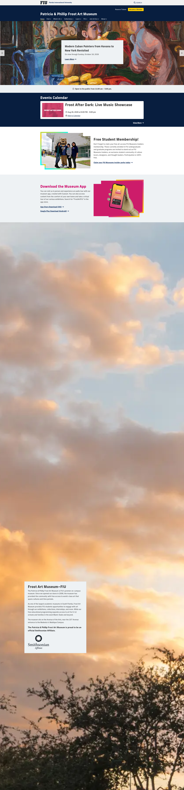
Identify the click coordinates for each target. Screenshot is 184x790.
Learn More (69, 59)
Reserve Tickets (120, 9)
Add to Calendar (74, 116)
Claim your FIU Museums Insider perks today (112, 162)
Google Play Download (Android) (53, 211)
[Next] (182, 53)
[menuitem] (42, 19)
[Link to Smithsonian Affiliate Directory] (38, 641)
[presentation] (52, 110)
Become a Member (135, 9)
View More (137, 123)
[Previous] (2, 53)
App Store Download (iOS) (51, 207)
